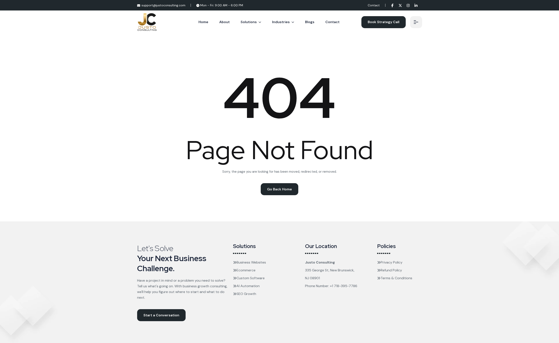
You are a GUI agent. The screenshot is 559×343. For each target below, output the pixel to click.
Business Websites (251, 262)
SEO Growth (246, 293)
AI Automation (248, 286)
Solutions (249, 22)
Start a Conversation (161, 315)
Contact (374, 5)
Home (203, 22)
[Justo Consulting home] (147, 21)
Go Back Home (279, 189)
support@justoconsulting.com (163, 5)
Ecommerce (245, 270)
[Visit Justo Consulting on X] (400, 5)
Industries (281, 22)
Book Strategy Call (383, 22)
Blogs (309, 22)
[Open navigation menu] (416, 22)
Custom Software (250, 278)
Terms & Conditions (396, 278)
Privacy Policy (391, 262)
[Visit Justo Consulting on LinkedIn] (416, 5)
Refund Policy (391, 270)
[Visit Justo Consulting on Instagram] (408, 5)
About (224, 22)
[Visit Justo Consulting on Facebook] (392, 5)
